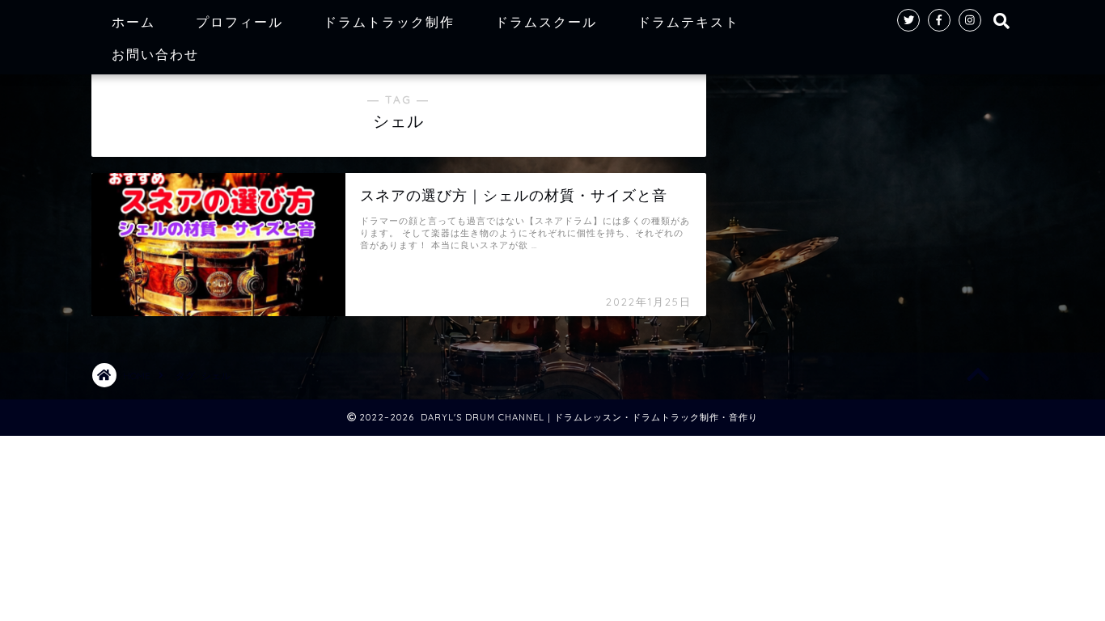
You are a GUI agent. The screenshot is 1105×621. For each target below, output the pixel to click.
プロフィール (239, 22)
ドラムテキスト (688, 22)
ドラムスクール (546, 22)
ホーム (133, 22)
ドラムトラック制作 (389, 22)
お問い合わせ (155, 54)
